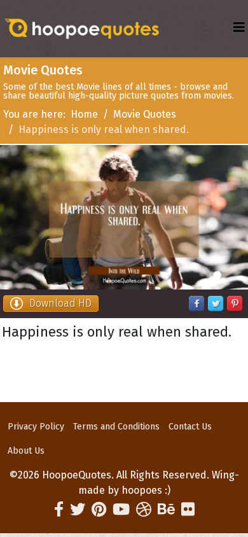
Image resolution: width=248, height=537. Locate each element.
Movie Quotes (144, 114)
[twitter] (77, 510)
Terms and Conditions (116, 426)
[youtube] (121, 510)
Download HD (60, 303)
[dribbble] (143, 510)
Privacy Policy (36, 426)
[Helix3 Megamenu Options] (239, 27)
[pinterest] (99, 510)
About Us (26, 450)
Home (84, 114)
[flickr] (188, 510)
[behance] (166, 510)
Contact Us (190, 426)
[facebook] (59, 510)
